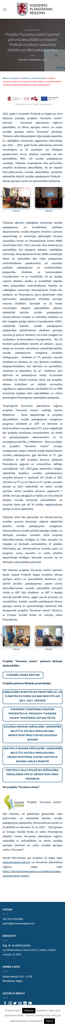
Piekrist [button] (49, 1021)
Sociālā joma (25, 78)
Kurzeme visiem (32, 30)
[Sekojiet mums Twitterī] (15, 1003)
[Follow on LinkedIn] (25, 1003)
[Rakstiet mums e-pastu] (20, 1003)
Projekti (14, 78)
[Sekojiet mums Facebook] (5, 1003)
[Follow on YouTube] (30, 1003)
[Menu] (5, 9)
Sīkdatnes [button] (28, 1010)
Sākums (6, 78)
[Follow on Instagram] (10, 1003)
